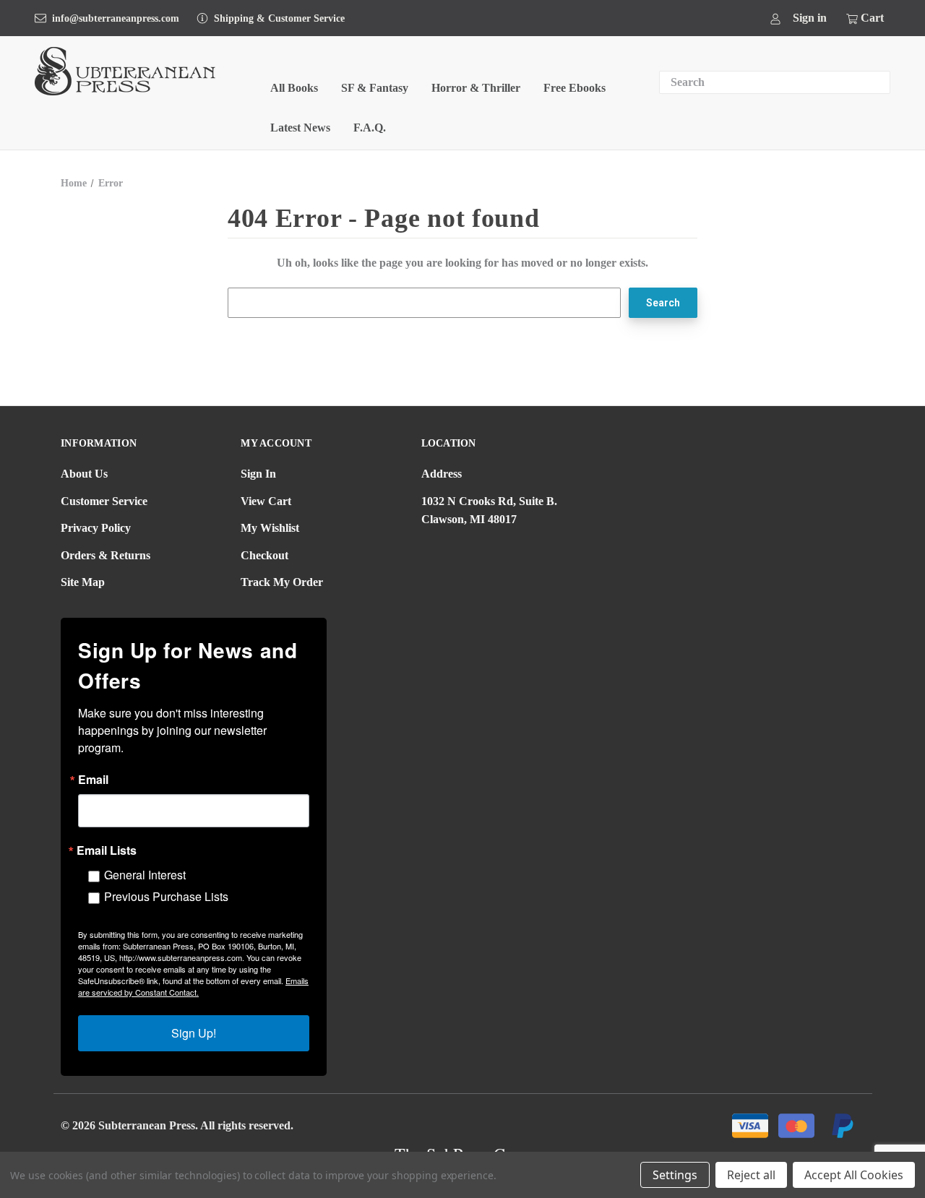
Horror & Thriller (475, 88)
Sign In (258, 473)
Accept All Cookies (853, 1175)
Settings (675, 1175)
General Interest (145, 874)
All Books (294, 88)
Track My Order (282, 582)
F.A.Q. (369, 127)
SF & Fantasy (374, 88)
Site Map (83, 582)
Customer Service (104, 501)
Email (93, 779)
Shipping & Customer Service (279, 18)
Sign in (810, 18)
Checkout (264, 555)
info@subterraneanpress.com (115, 18)
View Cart (266, 501)
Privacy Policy (96, 528)
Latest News (300, 127)
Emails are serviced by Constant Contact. (193, 986)
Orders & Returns (105, 555)
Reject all (751, 1175)
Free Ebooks (574, 88)
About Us (84, 473)
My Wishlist (270, 528)
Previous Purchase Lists (166, 896)
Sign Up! (193, 1033)
